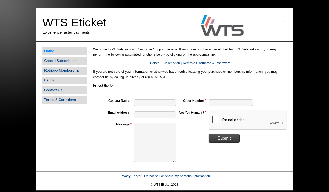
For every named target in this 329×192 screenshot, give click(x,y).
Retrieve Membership (61, 70)
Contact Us (53, 90)
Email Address (120, 112)
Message (124, 124)
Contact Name (120, 101)
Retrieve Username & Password (206, 63)
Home (49, 51)
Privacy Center (130, 176)
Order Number (194, 101)
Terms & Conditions (60, 100)
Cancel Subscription (60, 61)
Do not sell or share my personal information (177, 176)
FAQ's (49, 80)
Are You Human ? (192, 112)
